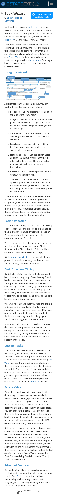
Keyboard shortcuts (18, 257)
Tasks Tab (33, 27)
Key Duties (35, 60)
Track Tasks (15, 57)
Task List (20, 476)
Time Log (35, 381)
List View (9, 39)
